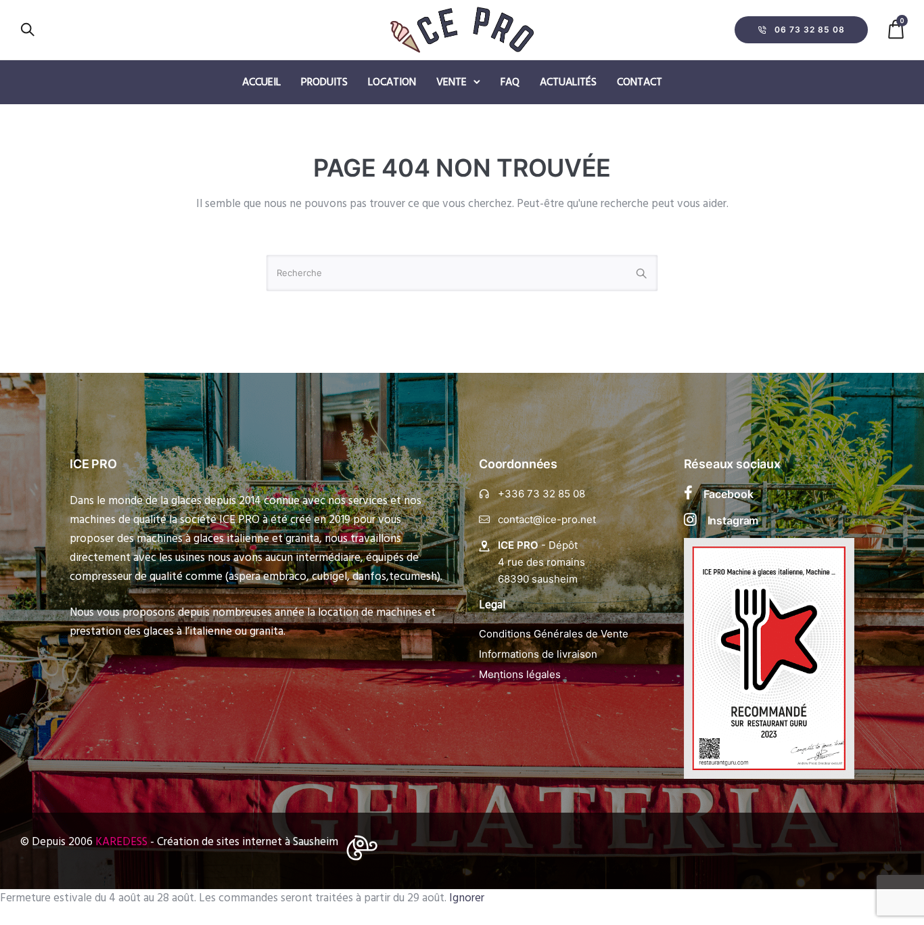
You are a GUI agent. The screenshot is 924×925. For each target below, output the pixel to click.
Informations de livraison (538, 654)
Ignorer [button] (466, 898)
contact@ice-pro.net (547, 519)
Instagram (733, 520)
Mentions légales (520, 674)
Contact (639, 82)
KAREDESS (121, 842)
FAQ (510, 82)
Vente (451, 82)
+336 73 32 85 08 (541, 493)
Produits (324, 82)
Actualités (568, 82)
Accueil (261, 82)
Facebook (728, 494)
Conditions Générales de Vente (553, 633)
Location (392, 82)
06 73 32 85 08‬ (810, 29)
